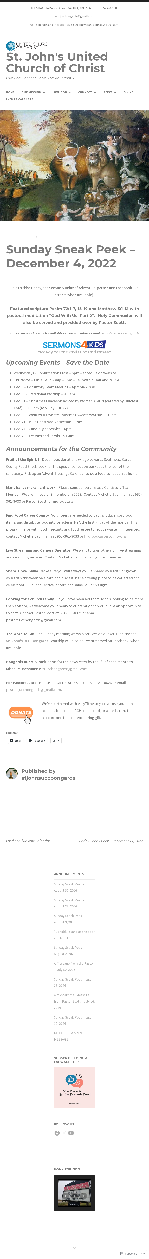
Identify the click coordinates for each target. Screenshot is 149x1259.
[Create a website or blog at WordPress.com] (74, 1248)
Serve (108, 92)
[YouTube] (71, 1133)
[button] (65, 1196)
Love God (59, 92)
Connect (85, 92)
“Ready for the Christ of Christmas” (74, 352)
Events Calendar (20, 99)
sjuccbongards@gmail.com (65, 668)
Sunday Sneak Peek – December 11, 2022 (110, 837)
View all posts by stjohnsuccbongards (46, 786)
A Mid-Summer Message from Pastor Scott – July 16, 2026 (74, 1001)
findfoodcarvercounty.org (105, 536)
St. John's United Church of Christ (57, 62)
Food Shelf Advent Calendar (28, 837)
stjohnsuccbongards (58, 237)
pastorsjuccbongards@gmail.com (33, 689)
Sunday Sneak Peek (109, 770)
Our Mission (31, 92)
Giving (129, 92)
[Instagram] (64, 1133)
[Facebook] (57, 1133)
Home (10, 92)
